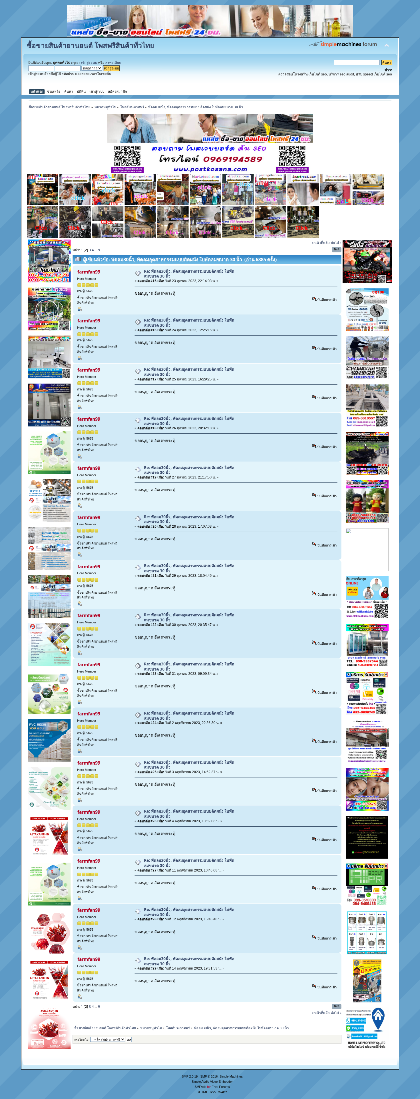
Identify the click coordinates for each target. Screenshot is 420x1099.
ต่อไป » (336, 242)
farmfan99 (88, 272)
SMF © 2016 (209, 1076)
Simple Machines (231, 1076)
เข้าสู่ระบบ (89, 63)
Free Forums (221, 1086)
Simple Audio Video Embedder (212, 1081)
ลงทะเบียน (113, 63)
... (96, 250)
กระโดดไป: (81, 1039)
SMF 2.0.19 (190, 1076)
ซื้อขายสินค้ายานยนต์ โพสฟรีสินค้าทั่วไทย (90, 45)
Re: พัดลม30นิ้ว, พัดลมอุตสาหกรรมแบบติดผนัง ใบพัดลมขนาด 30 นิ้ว (189, 273)
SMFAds (200, 1086)
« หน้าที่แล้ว (321, 242)
